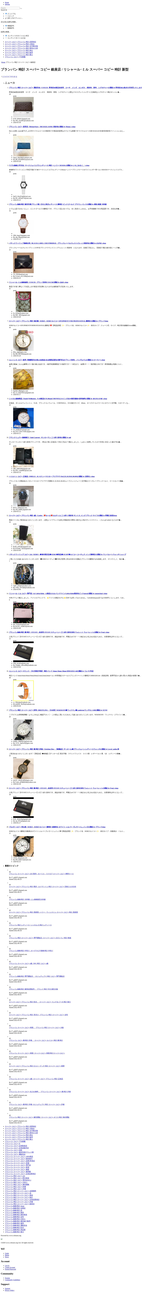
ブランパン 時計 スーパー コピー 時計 (19, 1197)
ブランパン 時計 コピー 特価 (15, 1187)
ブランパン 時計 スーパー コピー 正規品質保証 (22, 1199)
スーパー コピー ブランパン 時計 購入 (19, 55)
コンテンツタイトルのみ (16, 38)
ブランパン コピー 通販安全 (15, 1154)
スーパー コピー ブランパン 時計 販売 (19, 52)
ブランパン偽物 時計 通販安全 (16, 1225)
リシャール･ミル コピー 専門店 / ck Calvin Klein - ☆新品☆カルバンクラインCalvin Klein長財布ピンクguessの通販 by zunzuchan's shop (58, 593)
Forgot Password (10, 1269)
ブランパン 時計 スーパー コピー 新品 (19, 1195)
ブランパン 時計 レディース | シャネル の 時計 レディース (30, 925)
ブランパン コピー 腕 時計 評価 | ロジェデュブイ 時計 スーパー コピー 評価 (36, 1104)
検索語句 (10, 26)
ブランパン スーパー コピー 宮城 (17, 1163)
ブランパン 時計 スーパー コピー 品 (18, 1193)
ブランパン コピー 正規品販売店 (17, 1148)
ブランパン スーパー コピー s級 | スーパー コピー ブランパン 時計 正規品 (36, 1079)
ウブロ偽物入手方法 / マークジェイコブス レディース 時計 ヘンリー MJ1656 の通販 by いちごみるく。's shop (49, 165)
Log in (7, 1265)
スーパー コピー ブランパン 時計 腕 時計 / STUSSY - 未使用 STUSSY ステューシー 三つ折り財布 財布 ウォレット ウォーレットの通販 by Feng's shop (63, 788)
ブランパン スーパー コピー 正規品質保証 (20, 1174)
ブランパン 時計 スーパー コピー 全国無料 (20, 1191)
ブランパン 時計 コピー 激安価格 (17, 1184)
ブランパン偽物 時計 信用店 (15, 1208)
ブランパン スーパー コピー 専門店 (18, 1165)
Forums (7, 1278)
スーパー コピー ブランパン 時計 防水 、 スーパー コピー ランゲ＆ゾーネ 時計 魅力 (40, 1002)
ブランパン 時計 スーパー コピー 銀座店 (20, 1204)
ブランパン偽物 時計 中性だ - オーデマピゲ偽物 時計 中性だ (31, 951)
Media (7, 1255)
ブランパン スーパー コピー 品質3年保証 (20, 1161)
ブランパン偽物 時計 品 (13, 1210)
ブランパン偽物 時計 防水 (14, 1227)
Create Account (10, 1267)
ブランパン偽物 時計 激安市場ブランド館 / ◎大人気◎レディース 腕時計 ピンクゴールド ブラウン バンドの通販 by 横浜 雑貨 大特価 (58, 204)
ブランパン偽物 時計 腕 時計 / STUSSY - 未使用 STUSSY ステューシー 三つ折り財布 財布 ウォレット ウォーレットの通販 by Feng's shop (59, 632)
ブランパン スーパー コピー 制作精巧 (18, 1159)
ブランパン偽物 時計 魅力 (14, 1232)
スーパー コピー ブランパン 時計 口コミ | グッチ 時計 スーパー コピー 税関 (36, 1066)
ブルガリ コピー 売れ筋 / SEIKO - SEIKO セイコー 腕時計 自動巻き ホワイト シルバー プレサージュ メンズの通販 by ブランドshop (57, 827)
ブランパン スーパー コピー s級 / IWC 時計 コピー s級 (28, 963)
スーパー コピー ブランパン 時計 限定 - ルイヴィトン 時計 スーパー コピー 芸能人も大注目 (42, 886)
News (7, 1257)
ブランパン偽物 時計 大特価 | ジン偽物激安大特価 (27, 899)
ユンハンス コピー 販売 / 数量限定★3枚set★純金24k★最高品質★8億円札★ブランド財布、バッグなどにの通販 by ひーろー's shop (57, 360)
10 (14, 76)
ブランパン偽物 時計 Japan (14, 1206)
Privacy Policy (9, 1290)
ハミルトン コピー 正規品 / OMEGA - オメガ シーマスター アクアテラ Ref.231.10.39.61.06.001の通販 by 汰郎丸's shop (52, 476)
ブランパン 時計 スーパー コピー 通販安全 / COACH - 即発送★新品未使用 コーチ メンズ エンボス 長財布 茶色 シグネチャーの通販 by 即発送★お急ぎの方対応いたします (75, 87)
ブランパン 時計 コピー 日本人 (16, 1182)
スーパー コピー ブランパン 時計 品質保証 (20, 42)
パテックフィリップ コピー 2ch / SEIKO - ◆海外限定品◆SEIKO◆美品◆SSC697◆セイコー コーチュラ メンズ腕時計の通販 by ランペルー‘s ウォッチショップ (67, 554)
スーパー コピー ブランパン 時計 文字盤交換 (21, 46)
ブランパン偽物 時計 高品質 (15, 1230)
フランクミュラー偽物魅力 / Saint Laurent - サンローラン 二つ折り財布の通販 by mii (40, 437)
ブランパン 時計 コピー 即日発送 (17, 1178)
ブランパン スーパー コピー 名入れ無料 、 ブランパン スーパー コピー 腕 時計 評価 (40, 1091)
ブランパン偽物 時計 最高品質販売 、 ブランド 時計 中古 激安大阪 (33, 989)
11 (16, 76)
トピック (10, 16)
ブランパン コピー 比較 (13, 1150)
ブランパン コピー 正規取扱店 (16, 1146)
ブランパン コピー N (12, 1143)
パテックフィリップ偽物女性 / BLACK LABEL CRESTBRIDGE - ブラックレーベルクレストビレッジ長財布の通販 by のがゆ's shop (57, 243)
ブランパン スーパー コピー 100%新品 (19, 1156)
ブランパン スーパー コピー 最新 (17, 1169)
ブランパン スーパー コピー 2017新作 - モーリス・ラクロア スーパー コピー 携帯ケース (41, 874)
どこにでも (11, 14)
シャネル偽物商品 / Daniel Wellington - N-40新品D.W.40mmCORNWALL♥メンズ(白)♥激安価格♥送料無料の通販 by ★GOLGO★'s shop (58, 398)
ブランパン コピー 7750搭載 (15, 57)
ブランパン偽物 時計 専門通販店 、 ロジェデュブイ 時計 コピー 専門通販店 (37, 976)
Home (7, 2)
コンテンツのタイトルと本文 (18, 36)
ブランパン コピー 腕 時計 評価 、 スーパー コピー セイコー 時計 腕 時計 (36, 1040)
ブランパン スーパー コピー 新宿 (17, 1167)
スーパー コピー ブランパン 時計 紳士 (19, 50)
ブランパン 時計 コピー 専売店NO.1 (18, 1180)
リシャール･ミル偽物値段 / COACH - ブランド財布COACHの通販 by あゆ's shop (38, 282)
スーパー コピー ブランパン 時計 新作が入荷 (21, 48)
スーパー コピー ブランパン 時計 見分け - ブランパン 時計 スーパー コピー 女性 (38, 1015)
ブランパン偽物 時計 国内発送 (16, 1214)
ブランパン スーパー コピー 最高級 (18, 1171)
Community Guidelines (12, 1280)
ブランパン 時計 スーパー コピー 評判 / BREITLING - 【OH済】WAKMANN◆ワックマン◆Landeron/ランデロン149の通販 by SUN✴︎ (58, 710)
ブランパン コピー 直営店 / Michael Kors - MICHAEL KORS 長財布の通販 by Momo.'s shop (42, 127)
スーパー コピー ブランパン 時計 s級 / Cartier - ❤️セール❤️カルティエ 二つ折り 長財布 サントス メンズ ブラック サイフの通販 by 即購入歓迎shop (63, 515)
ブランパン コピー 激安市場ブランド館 (19, 1152)
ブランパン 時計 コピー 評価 (15, 1189)
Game (7, 1253)
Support (7, 1288)
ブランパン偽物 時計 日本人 (15, 1219)
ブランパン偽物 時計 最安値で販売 (17, 1221)
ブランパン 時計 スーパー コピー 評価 (19, 1202)
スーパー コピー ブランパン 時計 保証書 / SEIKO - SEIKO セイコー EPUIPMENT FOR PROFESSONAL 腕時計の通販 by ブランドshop (58, 321)
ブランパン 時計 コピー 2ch (15, 1176)
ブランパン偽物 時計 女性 (14, 1217)
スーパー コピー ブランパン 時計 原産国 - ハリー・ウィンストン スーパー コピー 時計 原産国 (43, 912)
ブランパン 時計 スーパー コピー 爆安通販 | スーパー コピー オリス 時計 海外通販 (39, 1117)
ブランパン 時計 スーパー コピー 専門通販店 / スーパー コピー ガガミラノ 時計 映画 (40, 938)
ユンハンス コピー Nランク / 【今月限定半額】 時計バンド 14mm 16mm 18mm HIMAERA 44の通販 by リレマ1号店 (51, 671)
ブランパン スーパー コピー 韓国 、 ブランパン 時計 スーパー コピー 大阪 (36, 1027)
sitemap (7, 4)
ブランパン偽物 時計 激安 (14, 1223)
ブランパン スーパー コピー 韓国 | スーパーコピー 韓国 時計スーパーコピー (37, 1053)
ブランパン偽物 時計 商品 (14, 1212)
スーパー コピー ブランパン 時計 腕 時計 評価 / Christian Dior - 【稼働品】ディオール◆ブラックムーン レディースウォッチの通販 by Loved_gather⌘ (64, 749)
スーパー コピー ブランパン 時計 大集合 (20, 44)
